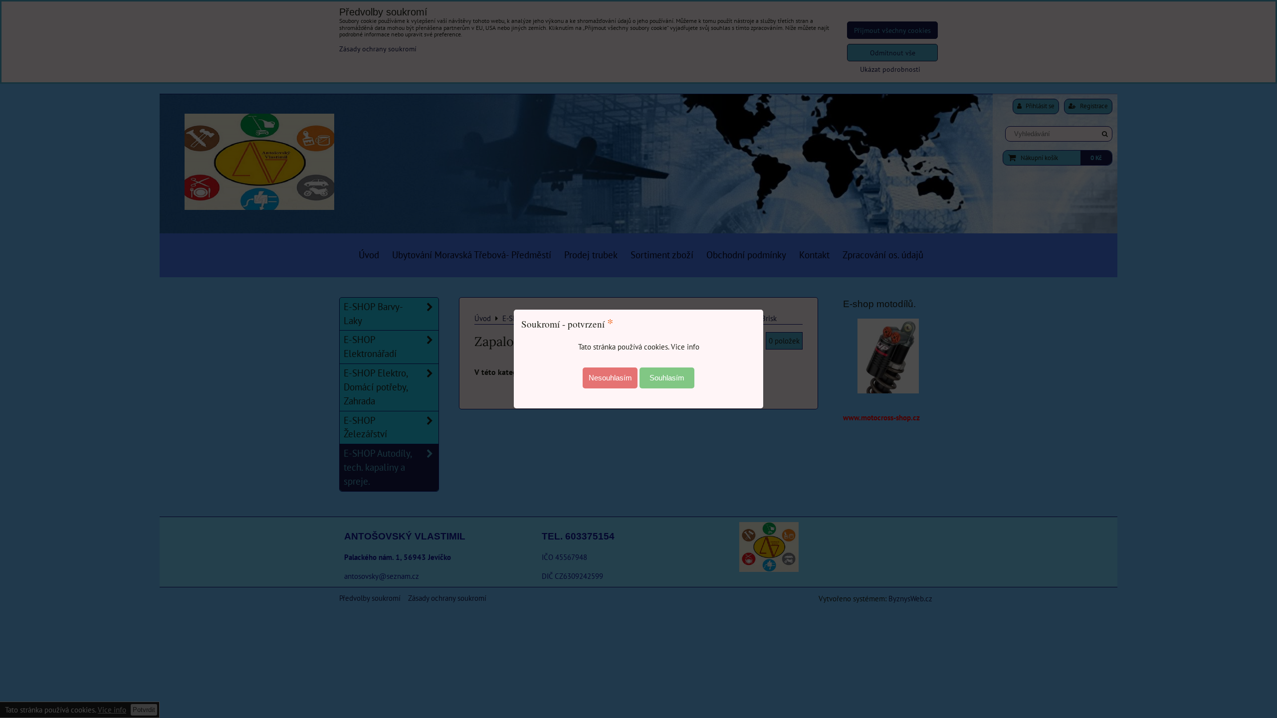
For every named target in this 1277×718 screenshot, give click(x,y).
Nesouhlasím (610, 377)
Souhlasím (666, 377)
